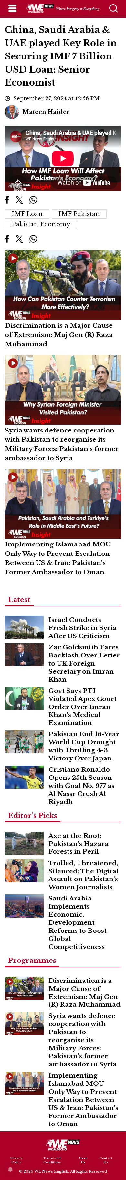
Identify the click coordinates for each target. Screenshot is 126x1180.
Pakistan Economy (41, 224)
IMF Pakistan (79, 214)
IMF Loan (27, 214)
